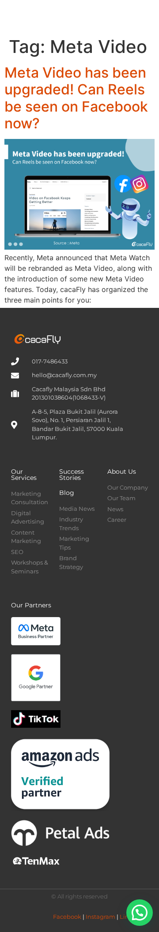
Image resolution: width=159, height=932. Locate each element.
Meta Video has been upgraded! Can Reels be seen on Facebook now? (76, 98)
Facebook (67, 916)
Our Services (24, 475)
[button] (126, 16)
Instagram (100, 916)
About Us (121, 471)
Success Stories (71, 475)
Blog (66, 493)
